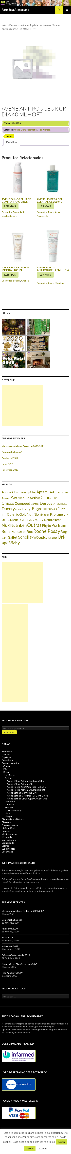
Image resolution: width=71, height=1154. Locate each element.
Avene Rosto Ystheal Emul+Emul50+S (26, 789)
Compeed (22, 503)
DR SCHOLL (60, 503)
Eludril (53, 509)
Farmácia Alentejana (15, 9)
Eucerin (9, 807)
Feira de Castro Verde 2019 (16, 955)
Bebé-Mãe (7, 751)
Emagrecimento (10, 825)
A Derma (17, 492)
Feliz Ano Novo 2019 (12, 972)
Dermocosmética (18, 25)
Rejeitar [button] (30, 1148)
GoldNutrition (30, 514)
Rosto (16, 212)
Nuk (6, 525)
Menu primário (67, 10)
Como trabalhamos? (12, 452)
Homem (6, 831)
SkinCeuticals (40, 537)
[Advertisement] (22, 405)
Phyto (46, 525)
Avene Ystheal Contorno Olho (22, 792)
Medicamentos (9, 834)
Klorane (56, 514)
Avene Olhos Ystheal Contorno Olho (25, 780)
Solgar (53, 537)
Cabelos (6, 754)
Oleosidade (42, 216)
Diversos (6, 822)
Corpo (6, 766)
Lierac (8, 813)
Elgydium (41, 508)
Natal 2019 (7, 463)
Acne (57, 212)
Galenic (13, 514)
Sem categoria (9, 839)
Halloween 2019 (10, 469)
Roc (30, 531)
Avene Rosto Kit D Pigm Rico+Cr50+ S (26, 786)
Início (4, 25)
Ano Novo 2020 (10, 458)
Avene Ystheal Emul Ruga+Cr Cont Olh (27, 798)
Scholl (23, 537)
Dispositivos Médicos (13, 819)
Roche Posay (46, 531)
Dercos (46, 503)
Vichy (14, 542)
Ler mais (10, 206)
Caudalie (49, 497)
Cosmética (7, 212)
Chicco (8, 503)
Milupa (32, 520)
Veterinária (7, 851)
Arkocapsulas (59, 492)
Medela (15, 520)
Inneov (45, 514)
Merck (25, 520)
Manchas (59, 283)
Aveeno (6, 498)
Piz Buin (59, 525)
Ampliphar (30, 492)
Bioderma (10, 801)
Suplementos (8, 848)
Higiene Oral (8, 828)
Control (35, 503)
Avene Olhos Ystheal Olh (20, 783)
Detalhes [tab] (11, 142)
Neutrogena (52, 520)
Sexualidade (8, 842)
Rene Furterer (14, 531)
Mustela (39, 520)
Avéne (47, 25)
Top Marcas (36, 25)
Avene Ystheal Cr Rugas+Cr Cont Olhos (27, 795)
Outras (34, 525)
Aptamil (42, 492)
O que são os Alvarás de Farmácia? (19, 964)
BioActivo (32, 498)
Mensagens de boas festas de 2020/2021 (23, 446)
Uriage (8, 816)
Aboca (6, 492)
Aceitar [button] (61, 1142)
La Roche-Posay (13, 810)
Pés (5, 769)
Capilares (6, 757)
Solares (16, 280)
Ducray (8, 508)
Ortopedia (7, 836)
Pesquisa (9, 732)
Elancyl (26, 509)
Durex (18, 509)
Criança (25, 280)
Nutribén (18, 525)
